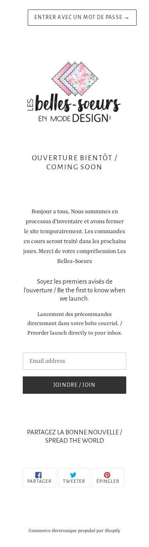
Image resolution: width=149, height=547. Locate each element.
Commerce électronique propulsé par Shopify (74, 530)
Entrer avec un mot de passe (82, 17)
